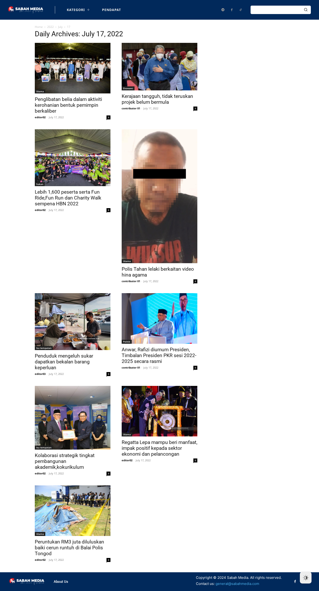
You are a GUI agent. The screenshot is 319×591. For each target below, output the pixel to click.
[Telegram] (223, 10)
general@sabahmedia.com (237, 583)
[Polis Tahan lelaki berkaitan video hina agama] (159, 196)
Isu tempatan (43, 348)
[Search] (306, 10)
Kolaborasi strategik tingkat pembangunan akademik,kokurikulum (65, 461)
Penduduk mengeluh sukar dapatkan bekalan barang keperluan (64, 361)
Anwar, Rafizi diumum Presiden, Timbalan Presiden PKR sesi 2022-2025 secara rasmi (159, 355)
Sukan (39, 184)
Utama (40, 91)
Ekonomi (128, 88)
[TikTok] (240, 10)
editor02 (40, 117)
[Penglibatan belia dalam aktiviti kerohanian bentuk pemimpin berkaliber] (72, 68)
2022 (50, 27)
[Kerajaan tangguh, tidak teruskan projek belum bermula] (159, 66)
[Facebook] (232, 10)
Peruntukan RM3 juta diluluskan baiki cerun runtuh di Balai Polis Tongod (69, 547)
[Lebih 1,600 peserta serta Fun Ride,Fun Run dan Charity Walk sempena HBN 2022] (72, 157)
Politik (126, 341)
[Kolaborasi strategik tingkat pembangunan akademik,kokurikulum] (72, 418)
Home (39, 27)
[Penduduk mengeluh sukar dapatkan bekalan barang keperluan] (72, 321)
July (60, 27)
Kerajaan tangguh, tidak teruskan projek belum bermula (157, 99)
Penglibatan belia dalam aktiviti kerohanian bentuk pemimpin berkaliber (68, 105)
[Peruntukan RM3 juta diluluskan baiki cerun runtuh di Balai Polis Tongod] (72, 510)
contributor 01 (131, 108)
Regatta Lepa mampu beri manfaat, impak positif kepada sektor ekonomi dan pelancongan (159, 448)
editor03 (40, 374)
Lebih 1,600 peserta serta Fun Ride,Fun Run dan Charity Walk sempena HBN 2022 (68, 198)
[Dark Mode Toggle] (305, 577)
